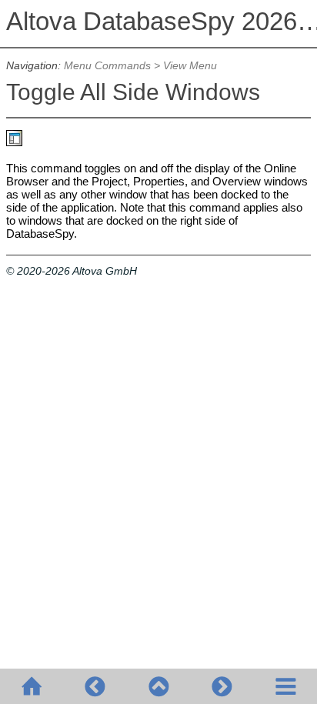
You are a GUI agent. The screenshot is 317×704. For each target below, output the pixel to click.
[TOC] (285, 686)
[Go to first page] (31, 686)
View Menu (190, 66)
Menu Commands (107, 66)
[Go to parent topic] (158, 686)
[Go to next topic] (221, 686)
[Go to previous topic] (94, 686)
